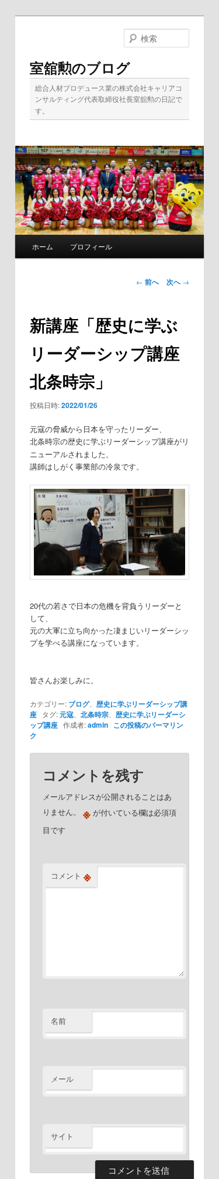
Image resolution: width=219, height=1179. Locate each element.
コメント (71, 875)
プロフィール (91, 246)
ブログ (78, 703)
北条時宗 (95, 714)
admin (98, 724)
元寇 (67, 714)
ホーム (42, 246)
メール (62, 1078)
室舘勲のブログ (80, 67)
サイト (62, 1136)
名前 (58, 1020)
